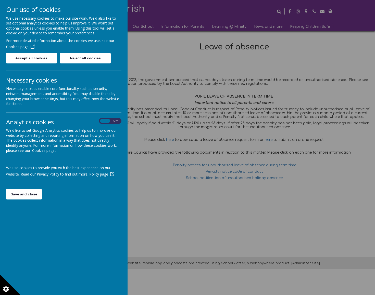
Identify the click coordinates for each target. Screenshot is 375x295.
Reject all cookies (85, 58)
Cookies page (17, 46)
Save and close (24, 194)
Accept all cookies (31, 58)
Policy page (98, 174)
